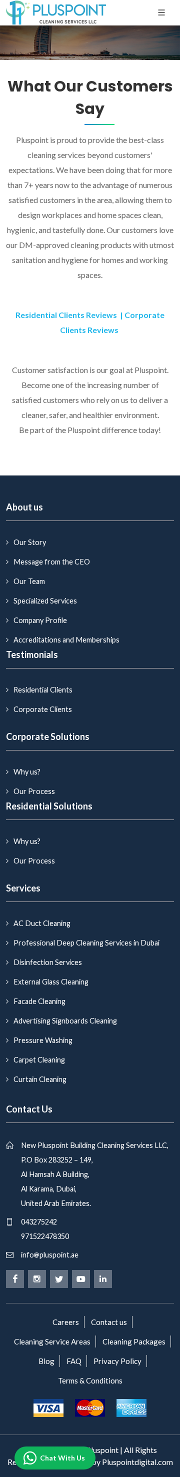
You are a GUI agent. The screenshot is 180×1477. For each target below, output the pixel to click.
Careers (65, 1322)
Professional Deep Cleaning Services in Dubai (87, 942)
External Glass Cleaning (51, 982)
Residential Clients (43, 690)
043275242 (39, 1222)
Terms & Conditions (90, 1380)
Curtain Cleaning (40, 1079)
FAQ (74, 1361)
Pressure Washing (43, 1040)
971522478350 (45, 1236)
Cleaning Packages (134, 1341)
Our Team (29, 581)
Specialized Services (45, 600)
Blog (46, 1361)
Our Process (34, 791)
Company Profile (40, 620)
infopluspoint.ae (49, 1254)
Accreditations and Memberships (67, 640)
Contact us (109, 1322)
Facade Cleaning (40, 1001)
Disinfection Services (48, 962)
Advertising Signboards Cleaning (65, 1020)
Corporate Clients (43, 709)
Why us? (27, 772)
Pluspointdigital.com (137, 1461)
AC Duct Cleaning (42, 923)
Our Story (30, 542)
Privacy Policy (118, 1361)
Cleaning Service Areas (52, 1341)
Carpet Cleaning (39, 1060)
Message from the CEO (52, 562)
